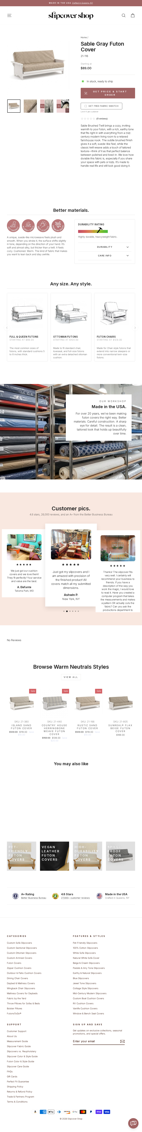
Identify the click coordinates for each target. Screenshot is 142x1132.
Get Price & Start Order (110, 93)
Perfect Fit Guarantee (18, 1081)
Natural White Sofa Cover (86, 958)
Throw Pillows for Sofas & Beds (23, 1003)
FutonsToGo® (14, 1013)
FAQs (10, 1071)
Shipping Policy (15, 1086)
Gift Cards (12, 1076)
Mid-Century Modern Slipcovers (89, 993)
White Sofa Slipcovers (84, 953)
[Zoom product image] (38, 65)
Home (84, 37)
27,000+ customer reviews (75, 897)
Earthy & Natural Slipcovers (87, 973)
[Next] (135, 328)
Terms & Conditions (17, 1101)
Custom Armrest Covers (19, 958)
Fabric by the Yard (16, 998)
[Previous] (7, 328)
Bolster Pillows (14, 1008)
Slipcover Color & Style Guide (22, 1056)
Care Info (105, 255)
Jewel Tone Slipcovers (84, 983)
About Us (12, 1036)
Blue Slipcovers (81, 978)
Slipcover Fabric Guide (19, 1046)
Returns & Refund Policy (19, 1091)
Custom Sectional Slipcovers (22, 948)
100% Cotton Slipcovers (85, 948)
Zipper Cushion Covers (19, 968)
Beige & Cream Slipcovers (86, 963)
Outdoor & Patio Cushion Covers (24, 973)
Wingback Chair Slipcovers (21, 988)
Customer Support (16, 1031)
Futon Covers (14, 963)
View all (71, 677)
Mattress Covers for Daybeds (22, 993)
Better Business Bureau (33, 897)
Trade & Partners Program (20, 1096)
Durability (104, 247)
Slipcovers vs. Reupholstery (21, 1051)
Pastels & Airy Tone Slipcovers (89, 968)
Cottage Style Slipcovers (85, 988)
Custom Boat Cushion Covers (88, 998)
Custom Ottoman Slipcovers (21, 953)
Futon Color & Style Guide (20, 1061)
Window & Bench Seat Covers (88, 1013)
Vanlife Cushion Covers (85, 1008)
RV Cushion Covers (83, 1003)
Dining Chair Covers (17, 978)
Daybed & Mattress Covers (21, 983)
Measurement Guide (17, 1041)
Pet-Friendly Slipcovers (85, 943)
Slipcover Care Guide (18, 1066)
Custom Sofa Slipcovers (19, 943)
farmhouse (87, 140)
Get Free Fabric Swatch (103, 106)
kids (111, 162)
